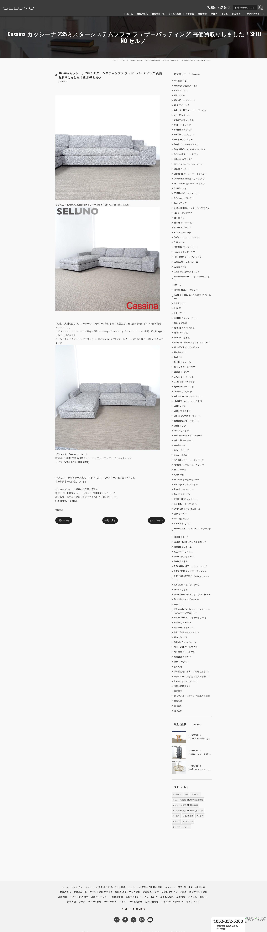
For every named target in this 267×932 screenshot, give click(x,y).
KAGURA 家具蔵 (180, 322)
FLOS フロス (179, 242)
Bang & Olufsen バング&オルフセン (189, 149)
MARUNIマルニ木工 (182, 410)
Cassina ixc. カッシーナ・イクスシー (190, 173)
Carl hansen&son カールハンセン (188, 163)
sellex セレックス (181, 518)
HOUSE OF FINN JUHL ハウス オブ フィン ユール (192, 296)
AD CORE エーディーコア (185, 100)
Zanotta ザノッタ (181, 661)
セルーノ (176, 821)
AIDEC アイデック (182, 105)
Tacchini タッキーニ (183, 546)
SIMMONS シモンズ (182, 523)
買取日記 (178, 705)
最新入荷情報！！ (182, 686)
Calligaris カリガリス (183, 158)
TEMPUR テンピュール (184, 556)
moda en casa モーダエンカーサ (188, 435)
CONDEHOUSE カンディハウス (187, 193)
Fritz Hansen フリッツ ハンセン (188, 256)
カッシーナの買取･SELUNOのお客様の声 (188, 810)
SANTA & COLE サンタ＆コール (187, 508)
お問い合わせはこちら (245, 7)
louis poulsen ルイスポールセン (188, 396)
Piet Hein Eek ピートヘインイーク (189, 459)
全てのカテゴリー (182, 80)
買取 (186, 794)
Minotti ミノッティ (182, 430)
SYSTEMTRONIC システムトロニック (190, 541)
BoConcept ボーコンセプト (186, 154)
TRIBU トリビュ (181, 589)
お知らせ (178, 666)
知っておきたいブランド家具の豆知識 (192, 695)
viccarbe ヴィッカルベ (184, 627)
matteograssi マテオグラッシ (187, 420)
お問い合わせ (188, 821)
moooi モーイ (180, 445)
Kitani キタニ (179, 352)
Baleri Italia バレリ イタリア (186, 144)
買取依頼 (178, 700)
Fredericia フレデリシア (184, 251)
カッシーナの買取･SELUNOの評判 (185, 805)
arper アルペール (181, 115)
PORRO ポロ (179, 474)
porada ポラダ (180, 469)
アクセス (199, 816)
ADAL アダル (179, 95)
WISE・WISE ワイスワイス (185, 646)
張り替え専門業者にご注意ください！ (192, 671)
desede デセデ (180, 202)
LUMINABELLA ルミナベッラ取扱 (188, 401)
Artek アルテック (182, 124)
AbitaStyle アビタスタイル (186, 85)
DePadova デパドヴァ (183, 198)
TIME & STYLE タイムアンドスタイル (190, 571)
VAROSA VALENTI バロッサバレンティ (190, 617)
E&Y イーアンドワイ (183, 212)
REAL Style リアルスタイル (186, 484)
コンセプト (195, 794)
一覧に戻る (110, 520)
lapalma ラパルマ (181, 371)
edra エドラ (179, 217)
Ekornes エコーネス (182, 227)
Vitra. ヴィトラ (180, 637)
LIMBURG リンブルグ (183, 391)
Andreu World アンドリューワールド (190, 110)
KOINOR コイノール (182, 361)
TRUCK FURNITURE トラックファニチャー (192, 594)
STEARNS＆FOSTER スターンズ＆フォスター (192, 530)
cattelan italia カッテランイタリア (189, 183)
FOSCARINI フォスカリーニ (186, 247)
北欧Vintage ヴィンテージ (186, 681)
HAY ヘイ (177, 284)
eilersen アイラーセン (183, 222)
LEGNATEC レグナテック (184, 381)
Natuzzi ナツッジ (181, 450)
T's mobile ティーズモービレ (186, 599)
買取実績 (59, 510)
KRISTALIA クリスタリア (184, 366)
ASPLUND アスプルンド (184, 134)
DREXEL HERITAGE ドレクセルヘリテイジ (191, 207)
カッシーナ (177, 794)
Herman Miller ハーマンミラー (187, 289)
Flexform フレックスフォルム (187, 237)
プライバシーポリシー (181, 826)
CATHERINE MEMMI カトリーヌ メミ (189, 178)
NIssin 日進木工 (181, 454)
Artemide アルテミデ (183, 129)
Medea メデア (180, 425)
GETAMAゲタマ (180, 266)
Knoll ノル (178, 357)
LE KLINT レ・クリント (184, 376)
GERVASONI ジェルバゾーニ (186, 261)
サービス (176, 816)
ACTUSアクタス (181, 90)
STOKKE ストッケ (181, 536)
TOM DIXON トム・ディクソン (187, 584)
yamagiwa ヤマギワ (182, 656)
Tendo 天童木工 (181, 561)
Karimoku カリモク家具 (184, 327)
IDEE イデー (179, 313)
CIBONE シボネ (180, 188)
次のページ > (156, 520)
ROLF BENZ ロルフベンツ (185, 503)
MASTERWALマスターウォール (187, 415)
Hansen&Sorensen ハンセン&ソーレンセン (192, 278)
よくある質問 (188, 816)
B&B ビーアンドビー (183, 139)
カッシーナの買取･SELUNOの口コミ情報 (188, 800)
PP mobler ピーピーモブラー (187, 479)
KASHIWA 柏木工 (182, 337)
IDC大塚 (177, 308)
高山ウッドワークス (183, 551)
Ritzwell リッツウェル (183, 489)
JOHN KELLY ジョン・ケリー (186, 318)
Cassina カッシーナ (182, 168)
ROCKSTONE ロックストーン (186, 499)
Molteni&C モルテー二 (183, 440)
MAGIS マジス (180, 406)
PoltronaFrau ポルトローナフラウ (189, 464)
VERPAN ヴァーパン (182, 622)
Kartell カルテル (181, 332)
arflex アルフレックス (184, 119)
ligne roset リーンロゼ (184, 386)
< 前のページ (63, 520)
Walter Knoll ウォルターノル (186, 632)
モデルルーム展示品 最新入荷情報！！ (192, 676)
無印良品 (178, 691)
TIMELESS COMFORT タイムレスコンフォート (192, 578)
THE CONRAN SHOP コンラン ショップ (190, 566)
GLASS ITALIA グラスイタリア (187, 271)
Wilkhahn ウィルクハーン (185, 642)
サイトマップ (193, 901)
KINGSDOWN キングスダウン (186, 347)
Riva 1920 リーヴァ (182, 494)
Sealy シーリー (180, 513)
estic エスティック (182, 232)
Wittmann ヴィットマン (184, 651)
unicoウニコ (179, 604)
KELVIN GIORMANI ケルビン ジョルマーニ (192, 342)
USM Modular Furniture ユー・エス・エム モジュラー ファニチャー (192, 611)
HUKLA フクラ (180, 303)
